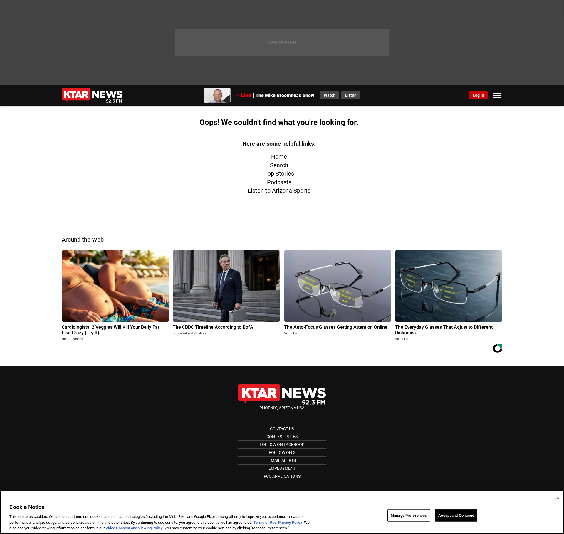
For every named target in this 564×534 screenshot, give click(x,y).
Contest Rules (282, 436)
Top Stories (279, 173)
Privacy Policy (290, 522)
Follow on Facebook (282, 444)
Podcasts (279, 182)
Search (279, 165)
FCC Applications (282, 476)
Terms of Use (265, 522)
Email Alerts (282, 460)
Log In (478, 95)
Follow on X (282, 452)
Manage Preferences (409, 515)
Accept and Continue (456, 515)
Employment (282, 468)
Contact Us (282, 428)
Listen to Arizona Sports (279, 190)
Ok (557, 498)
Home (279, 156)
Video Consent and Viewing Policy (134, 528)
